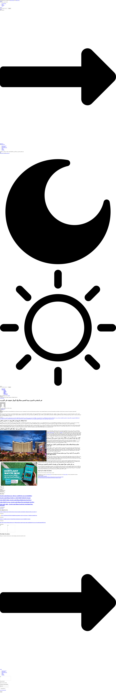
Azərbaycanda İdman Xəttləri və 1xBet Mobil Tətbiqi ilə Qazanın (15, 497)
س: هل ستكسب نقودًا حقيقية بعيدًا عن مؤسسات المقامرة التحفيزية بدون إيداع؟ (41, 418)
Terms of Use (17, 0)
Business (3, 5)
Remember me (3, 688)
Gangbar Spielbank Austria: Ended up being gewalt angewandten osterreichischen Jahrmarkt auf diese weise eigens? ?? (18, 511)
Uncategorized (4, 3)
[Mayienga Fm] (4, 153)
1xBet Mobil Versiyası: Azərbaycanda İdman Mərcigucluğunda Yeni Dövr (17, 502)
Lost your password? (3, 690)
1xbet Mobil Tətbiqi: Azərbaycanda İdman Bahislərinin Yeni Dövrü (15, 500)
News (2, 4)
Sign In (9, 395)
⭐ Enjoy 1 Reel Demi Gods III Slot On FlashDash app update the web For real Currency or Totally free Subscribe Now (18, 515)
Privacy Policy (12, 0)
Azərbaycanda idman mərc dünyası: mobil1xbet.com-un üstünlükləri (16, 495)
